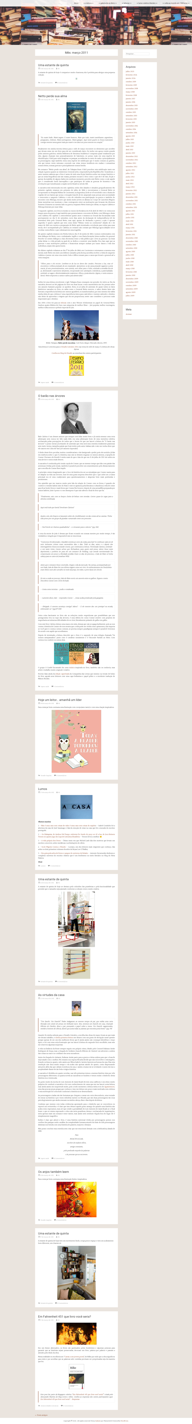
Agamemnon (109, 1087)
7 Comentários (59, 686)
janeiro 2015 (130, 122)
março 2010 (130, 268)
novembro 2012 (132, 160)
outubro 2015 (131, 112)
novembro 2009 (132, 282)
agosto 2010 (130, 251)
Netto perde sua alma (52, 96)
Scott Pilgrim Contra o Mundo (54, 847)
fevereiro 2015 (131, 119)
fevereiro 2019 (131, 85)
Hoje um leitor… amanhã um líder (60, 700)
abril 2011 (129, 224)
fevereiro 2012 (131, 190)
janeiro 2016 (130, 102)
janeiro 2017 (130, 99)
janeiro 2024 (131, 78)
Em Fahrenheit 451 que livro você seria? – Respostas (60, 1399)
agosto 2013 (130, 136)
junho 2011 (130, 218)
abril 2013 (129, 150)
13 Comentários (62, 1303)
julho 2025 (130, 71)
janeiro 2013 (130, 153)
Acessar (129, 314)
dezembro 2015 (132, 105)
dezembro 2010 (132, 238)
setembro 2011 (131, 207)
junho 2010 (130, 258)
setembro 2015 (131, 116)
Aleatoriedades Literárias (49, 1406)
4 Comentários (61, 1220)
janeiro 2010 (130, 275)
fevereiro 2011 (131, 231)
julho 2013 (130, 139)
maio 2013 (130, 146)
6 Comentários (59, 382)
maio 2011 (130, 221)
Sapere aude (45, 382)
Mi (59, 69)
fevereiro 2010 (131, 272)
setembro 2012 (131, 167)
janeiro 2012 (130, 194)
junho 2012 (130, 177)
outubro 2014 (131, 129)
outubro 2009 (131, 285)
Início (76, 3)
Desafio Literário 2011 (69, 347)
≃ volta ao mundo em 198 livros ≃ (176, 3)
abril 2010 (129, 265)
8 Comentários (62, 83)
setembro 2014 (131, 133)
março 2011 (130, 228)
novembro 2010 (132, 241)
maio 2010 (130, 262)
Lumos (42, 789)
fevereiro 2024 (131, 75)
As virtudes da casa (51, 995)
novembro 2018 (132, 88)
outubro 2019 (131, 82)
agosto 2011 (130, 211)
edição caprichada (62, 674)
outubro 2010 (131, 245)
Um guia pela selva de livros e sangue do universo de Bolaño (64, 853)
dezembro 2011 (132, 197)
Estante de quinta (47, 83)
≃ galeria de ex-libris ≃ (108, 3)
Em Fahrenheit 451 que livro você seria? (64, 1316)
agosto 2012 (130, 170)
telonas (63, 303)
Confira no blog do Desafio (62, 353)
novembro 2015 (132, 109)
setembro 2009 (132, 289)
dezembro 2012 (132, 156)
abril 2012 (129, 184)
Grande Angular (46, 775)
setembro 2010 (131, 248)
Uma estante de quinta (53, 65)
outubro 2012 (131, 163)
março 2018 (130, 92)
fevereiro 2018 (131, 95)
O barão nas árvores (51, 396)
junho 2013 (130, 143)
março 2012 (130, 187)
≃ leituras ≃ (127, 3)
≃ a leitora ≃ (89, 3)
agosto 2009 (130, 292)
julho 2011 (130, 214)
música (72, 668)
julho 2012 (130, 173)
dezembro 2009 (132, 279)
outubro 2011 (131, 204)
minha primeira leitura (64, 1038)
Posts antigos (41, 1415)
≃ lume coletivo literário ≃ (147, 3)
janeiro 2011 (130, 235)
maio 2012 (130, 180)
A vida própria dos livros (51, 841)
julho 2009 (130, 296)
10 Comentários (59, 1158)
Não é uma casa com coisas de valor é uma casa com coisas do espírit (68, 826)
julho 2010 (130, 255)
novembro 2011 (132, 201)
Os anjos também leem (53, 1172)
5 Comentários (61, 775)
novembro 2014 (132, 126)
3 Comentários (55, 866)
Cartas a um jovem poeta (74, 1357)
